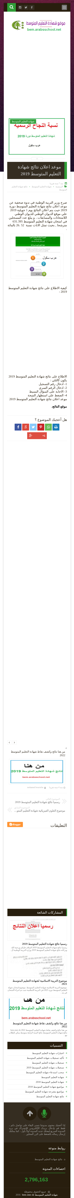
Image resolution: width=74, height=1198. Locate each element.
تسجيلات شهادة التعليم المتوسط (48, 1063)
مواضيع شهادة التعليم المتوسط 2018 (46, 1087)
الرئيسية (59, 186)
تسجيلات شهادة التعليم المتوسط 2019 (45, 1067)
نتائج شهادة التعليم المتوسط (50, 1096)
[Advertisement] (37, 74)
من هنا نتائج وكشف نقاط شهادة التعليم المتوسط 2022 (40, 1025)
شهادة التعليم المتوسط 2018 (50, 1082)
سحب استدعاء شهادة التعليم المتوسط (45, 1072)
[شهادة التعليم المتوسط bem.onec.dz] (39, 31)
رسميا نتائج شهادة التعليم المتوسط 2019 (44, 943)
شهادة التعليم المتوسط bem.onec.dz (40, 1195)
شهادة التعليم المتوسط (41, 186)
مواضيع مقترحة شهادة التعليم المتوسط (44, 1091)
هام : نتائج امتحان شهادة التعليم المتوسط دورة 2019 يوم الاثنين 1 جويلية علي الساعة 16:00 (43, 147)
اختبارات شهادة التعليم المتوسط (48, 1053)
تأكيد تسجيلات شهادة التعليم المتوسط (45, 1058)
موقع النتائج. (59, 406)
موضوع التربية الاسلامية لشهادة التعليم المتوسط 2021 (40, 982)
